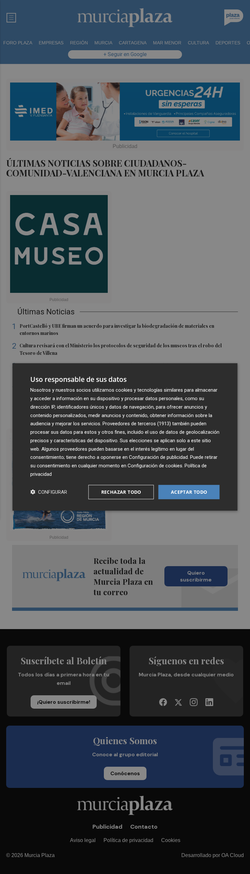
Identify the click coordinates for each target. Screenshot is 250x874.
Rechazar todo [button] (121, 492)
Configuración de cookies (155, 466)
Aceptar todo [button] (189, 492)
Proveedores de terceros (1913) (137, 424)
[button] (48, 492)
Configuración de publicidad (158, 457)
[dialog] (124, 437)
